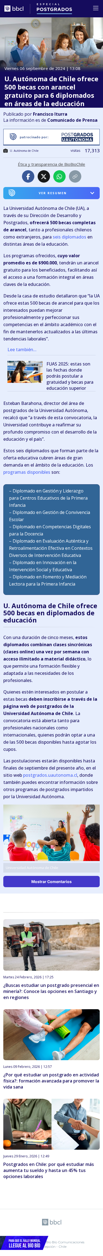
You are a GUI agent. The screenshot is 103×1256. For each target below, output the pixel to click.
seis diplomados (69, 237)
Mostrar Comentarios (51, 881)
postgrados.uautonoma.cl (50, 775)
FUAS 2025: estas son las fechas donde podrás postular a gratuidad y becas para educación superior (69, 376)
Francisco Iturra (50, 114)
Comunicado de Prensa (72, 120)
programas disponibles (26, 472)
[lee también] (26, 373)
